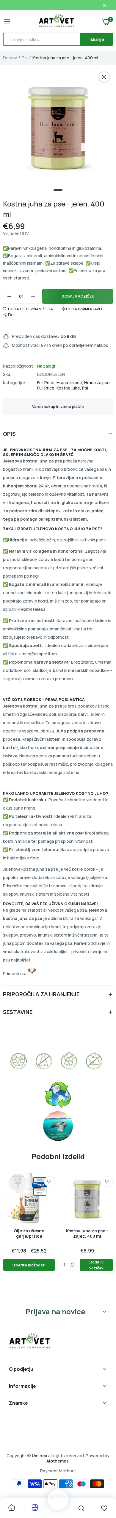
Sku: (7, 374)
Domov (10, 58)
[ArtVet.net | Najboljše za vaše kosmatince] (56, 21)
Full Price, (47, 382)
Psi (25, 58)
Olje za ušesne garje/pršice (29, 1233)
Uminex (39, 1455)
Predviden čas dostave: (35, 336)
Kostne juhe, (69, 388)
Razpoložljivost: (19, 366)
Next (105, 1229)
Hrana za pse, (70, 382)
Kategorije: (14, 382)
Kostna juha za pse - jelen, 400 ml (53, 209)
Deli (11, 314)
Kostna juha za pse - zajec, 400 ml (87, 1233)
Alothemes (57, 1461)
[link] (49, 1181)
